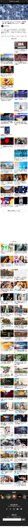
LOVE (15, 256)
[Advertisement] (14, 227)
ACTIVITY (2, 54)
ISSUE (16, 244)
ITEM (15, 174)
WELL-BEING (16, 102)
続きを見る (14, 38)
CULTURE (16, 42)
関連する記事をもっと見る (14, 210)
